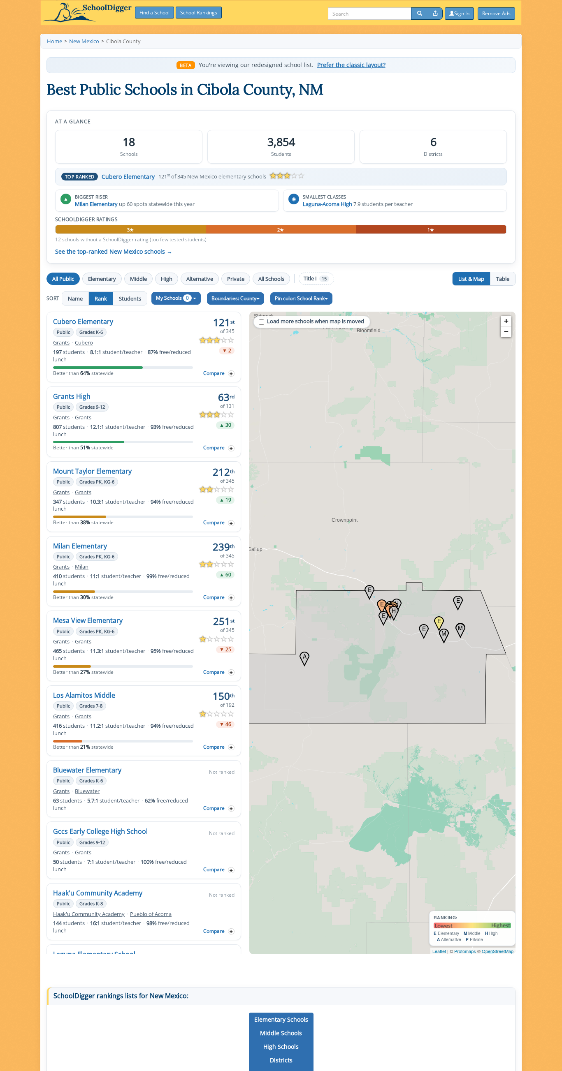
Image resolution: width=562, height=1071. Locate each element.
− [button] (506, 331)
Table (502, 278)
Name (75, 298)
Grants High (72, 396)
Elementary (102, 278)
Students (130, 298)
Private (235, 278)
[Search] (419, 13)
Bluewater (87, 791)
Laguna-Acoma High (327, 204)
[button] (281, 1020)
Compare (214, 373)
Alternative (199, 278)
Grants (61, 342)
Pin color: (300, 298)
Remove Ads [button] (496, 13)
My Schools (172, 297)
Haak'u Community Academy (97, 893)
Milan (81, 566)
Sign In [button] (461, 13)
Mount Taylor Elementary (92, 471)
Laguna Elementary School (94, 954)
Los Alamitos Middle (84, 695)
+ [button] (506, 321)
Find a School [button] (154, 12)
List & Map (471, 278)
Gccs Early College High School (100, 831)
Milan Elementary (96, 204)
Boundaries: (233, 298)
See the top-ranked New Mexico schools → (113, 251)
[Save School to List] (231, 373)
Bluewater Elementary (87, 770)
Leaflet (439, 951)
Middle (138, 278)
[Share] (435, 13)
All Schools (271, 278)
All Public (63, 278)
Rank (101, 298)
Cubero (84, 342)
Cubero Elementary (128, 176)
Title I (315, 278)
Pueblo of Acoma (151, 914)
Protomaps (465, 951)
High (166, 278)
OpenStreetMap (497, 951)
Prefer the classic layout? (351, 65)
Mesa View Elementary (88, 620)
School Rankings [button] (198, 12)
